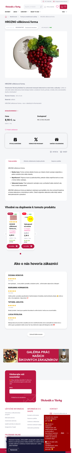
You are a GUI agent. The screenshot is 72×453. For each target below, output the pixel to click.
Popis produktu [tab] (12, 161)
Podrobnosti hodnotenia (31, 27)
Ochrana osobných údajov (34, 424)
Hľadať (41, 6)
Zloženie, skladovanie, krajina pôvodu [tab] (34, 161)
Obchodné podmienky (33, 428)
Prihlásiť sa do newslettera (18, 397)
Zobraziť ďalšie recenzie (36, 334)
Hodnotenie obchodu (10, 420)
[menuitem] (8, 11)
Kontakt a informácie (33, 415)
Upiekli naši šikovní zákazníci (12, 424)
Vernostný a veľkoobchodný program (12, 413)
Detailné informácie (11, 110)
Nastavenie (13, 450)
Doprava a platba (32, 418)
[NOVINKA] (13, 217)
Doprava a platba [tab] (56, 161)
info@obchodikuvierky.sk (60, 413)
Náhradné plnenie (10, 417)
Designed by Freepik (10, 427)
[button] (20, 253)
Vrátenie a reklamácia (33, 421)
